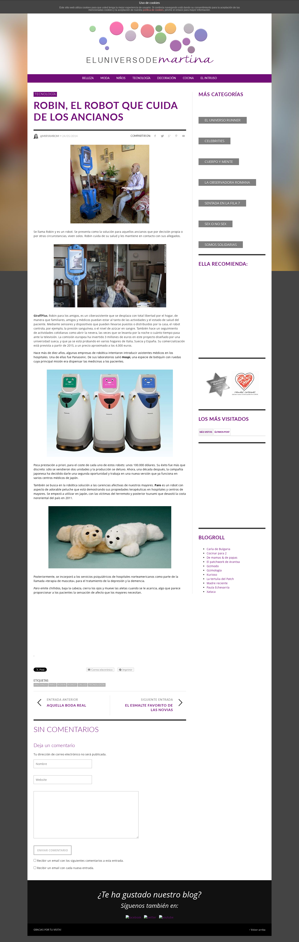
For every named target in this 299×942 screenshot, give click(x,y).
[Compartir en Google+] (169, 136)
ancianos (40, 685)
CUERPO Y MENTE (219, 161)
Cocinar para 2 (217, 553)
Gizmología (214, 570)
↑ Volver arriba (257, 929)
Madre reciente (217, 583)
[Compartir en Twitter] (162, 136)
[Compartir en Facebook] (155, 136)
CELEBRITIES (214, 141)
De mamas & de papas (222, 557)
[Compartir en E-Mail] (183, 136)
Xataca (211, 592)
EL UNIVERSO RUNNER (223, 120)
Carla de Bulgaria (218, 549)
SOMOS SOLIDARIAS (221, 244)
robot (72, 685)
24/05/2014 (70, 136)
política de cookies (153, 10)
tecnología (97, 685)
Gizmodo (213, 566)
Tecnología (45, 94)
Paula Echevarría (218, 587)
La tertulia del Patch (220, 579)
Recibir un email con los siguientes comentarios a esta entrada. (80, 861)
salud (83, 685)
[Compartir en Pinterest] (176, 136)
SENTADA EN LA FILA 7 (222, 203)
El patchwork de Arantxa (223, 562)
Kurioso (212, 575)
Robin (62, 685)
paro (52, 685)
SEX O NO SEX (215, 224)
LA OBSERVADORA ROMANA (227, 182)
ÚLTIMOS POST (222, 432)
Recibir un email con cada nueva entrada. (65, 868)
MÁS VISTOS (206, 432)
